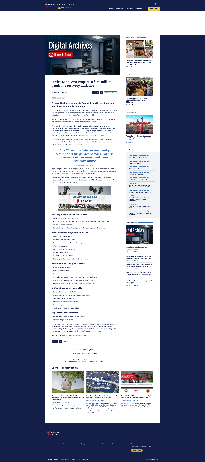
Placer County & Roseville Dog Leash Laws (139, 206)
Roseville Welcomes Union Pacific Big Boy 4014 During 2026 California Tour (138, 257)
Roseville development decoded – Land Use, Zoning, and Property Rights (139, 138)
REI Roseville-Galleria (135, 163)
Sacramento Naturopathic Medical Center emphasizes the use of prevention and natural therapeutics (68, 397)
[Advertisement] (102, 23)
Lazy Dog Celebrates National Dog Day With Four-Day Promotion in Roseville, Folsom (139, 62)
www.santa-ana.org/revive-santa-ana (74, 335)
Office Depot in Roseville (136, 169)
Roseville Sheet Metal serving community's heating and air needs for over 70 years (136, 396)
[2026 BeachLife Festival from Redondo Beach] (139, 235)
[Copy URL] (101, 92)
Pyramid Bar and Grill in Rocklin (138, 158)
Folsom (128, 66)
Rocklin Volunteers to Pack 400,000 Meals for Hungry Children (136, 100)
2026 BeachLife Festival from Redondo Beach (137, 248)
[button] (156, 4)
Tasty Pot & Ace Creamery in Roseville (140, 192)
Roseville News (130, 142)
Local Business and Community (139, 155)
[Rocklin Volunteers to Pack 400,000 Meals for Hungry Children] (139, 86)
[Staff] (53, 92)
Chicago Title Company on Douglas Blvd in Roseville (140, 213)
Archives (128, 251)
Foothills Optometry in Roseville (138, 180)
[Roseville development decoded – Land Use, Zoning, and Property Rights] (139, 124)
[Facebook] (94, 92)
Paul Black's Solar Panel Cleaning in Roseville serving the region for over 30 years (102, 396)
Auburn (128, 104)
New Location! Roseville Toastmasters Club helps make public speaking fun (140, 186)
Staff (57, 92)
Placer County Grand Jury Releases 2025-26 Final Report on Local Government (139, 199)
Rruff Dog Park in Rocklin (136, 174)
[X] (97, 92)
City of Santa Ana (60, 98)
